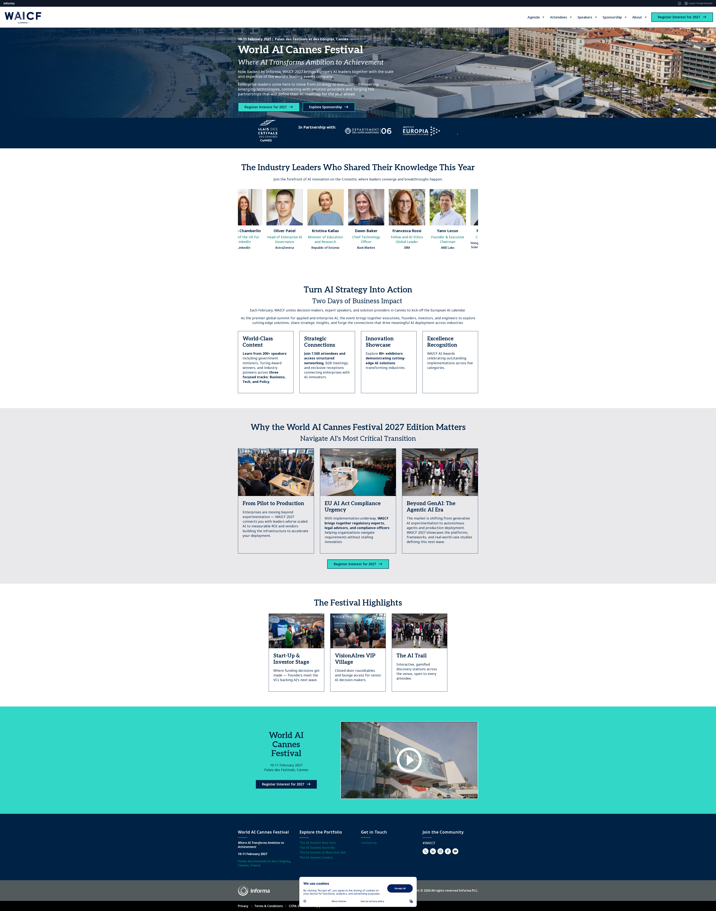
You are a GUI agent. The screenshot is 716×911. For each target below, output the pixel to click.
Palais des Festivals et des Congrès (264, 861)
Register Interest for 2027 (679, 17)
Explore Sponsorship (325, 107)
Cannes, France (249, 865)
